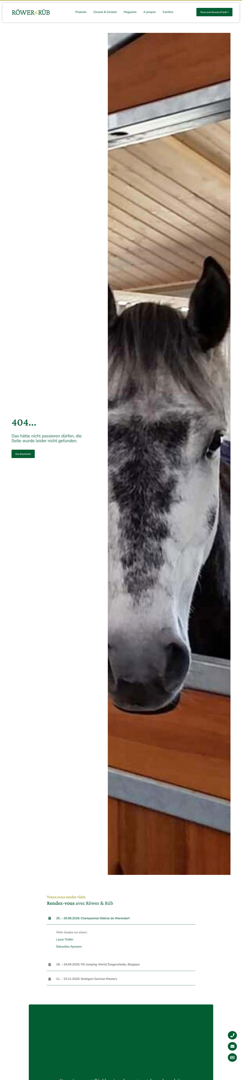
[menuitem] (81, 12)
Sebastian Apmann (69, 946)
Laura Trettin (64, 939)
